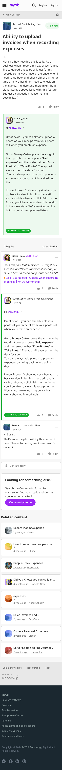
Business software (11, 699)
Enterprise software (12, 715)
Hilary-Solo (33, 567)
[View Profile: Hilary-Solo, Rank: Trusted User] (8, 565)
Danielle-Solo (38, 584)
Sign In (54, 5)
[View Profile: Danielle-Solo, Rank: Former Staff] (8, 582)
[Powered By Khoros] (31, 677)
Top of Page (33, 667)
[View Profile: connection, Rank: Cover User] (8, 650)
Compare (7, 705)
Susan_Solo (21, 118)
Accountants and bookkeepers (18, 725)
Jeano (30, 532)
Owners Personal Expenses (30, 631)
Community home (20, 502)
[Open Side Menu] (4, 5)
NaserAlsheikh (36, 602)
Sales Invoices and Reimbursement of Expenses (31, 615)
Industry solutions (11, 730)
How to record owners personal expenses (33, 544)
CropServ (34, 619)
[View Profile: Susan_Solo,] (9, 120)
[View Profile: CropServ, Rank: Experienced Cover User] (8, 617)
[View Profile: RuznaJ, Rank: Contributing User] (7, 26)
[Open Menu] (57, 15)
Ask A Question (13, 15)
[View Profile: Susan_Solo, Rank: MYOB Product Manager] (7, 300)
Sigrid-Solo (18, 255)
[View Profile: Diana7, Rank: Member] (8, 633)
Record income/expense (28, 528)
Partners (6, 720)
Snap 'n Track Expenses (28, 563)
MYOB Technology (32, 747)
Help (47, 667)
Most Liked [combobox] (50, 246)
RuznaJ (17, 24)
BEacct (32, 551)
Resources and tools (12, 736)
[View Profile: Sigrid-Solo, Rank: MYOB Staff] (6, 257)
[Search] (34, 5)
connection (36, 652)
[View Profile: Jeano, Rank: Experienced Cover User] (8, 530)
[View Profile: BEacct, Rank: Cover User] (8, 546)
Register (43, 5)
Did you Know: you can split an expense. (33, 579)
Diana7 (32, 635)
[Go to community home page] (14, 5)
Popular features (11, 710)
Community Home (12, 667)
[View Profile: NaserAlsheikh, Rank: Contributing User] (8, 598)
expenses (19, 596)
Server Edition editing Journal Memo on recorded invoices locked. (32, 648)
